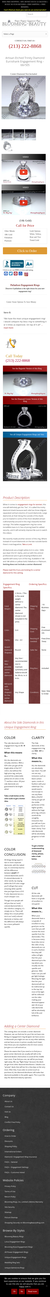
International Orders (13, 1151)
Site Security (10, 1207)
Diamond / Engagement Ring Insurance (21, 1157)
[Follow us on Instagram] (26, 274)
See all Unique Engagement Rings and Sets (26, 435)
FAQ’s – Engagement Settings (16, 1167)
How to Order (10, 1136)
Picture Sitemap (11, 1217)
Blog (6, 1117)
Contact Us (20, 41)
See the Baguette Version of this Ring (27, 369)
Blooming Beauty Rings (14, 1236)
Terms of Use (10, 1191)
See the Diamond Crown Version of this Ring (27, 400)
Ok (14, 1291)
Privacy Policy (10, 1186)
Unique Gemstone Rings (14, 1267)
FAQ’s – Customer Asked (15, 1172)
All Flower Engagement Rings (16, 1252)
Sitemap (8, 1212)
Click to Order (27, 251)
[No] (46, 1286)
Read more (32, 1291)
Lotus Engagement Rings (15, 1241)
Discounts (9, 1141)
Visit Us (30, 41)
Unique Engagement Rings (15, 1257)
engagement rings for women (30, 504)
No (22, 1291)
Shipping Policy (11, 1146)
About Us (8, 1101)
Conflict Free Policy (12, 1122)
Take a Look (27, 544)
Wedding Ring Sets (12, 1262)
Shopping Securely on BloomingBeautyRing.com (24, 1222)
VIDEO (25, 157)
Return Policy (10, 1196)
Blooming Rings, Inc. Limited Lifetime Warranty (24, 1202)
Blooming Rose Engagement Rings (19, 1247)
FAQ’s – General (11, 1162)
